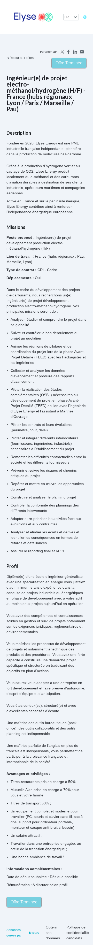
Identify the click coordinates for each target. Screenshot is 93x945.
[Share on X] (62, 52)
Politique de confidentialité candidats (77, 932)
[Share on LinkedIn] (75, 52)
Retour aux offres (22, 58)
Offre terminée (69, 63)
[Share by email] (82, 52)
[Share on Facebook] (68, 52)
